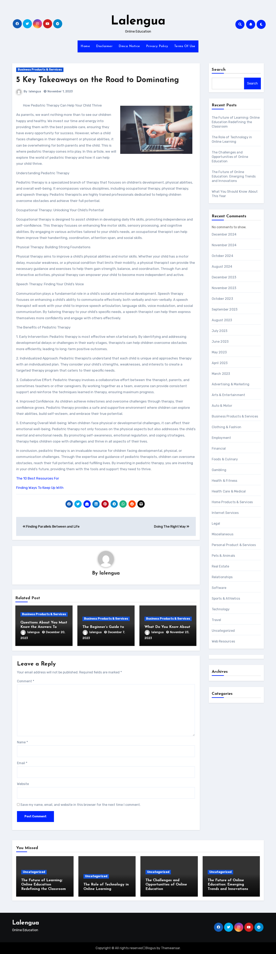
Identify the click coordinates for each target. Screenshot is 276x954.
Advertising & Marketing (231, 384)
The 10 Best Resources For (37, 478)
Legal (216, 523)
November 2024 (224, 245)
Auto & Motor (222, 406)
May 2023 (219, 352)
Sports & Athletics (226, 598)
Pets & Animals (223, 556)
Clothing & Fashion (226, 427)
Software (219, 588)
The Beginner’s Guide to (103, 627)
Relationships (222, 577)
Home (85, 46)
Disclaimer (104, 46)
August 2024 (222, 266)
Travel (216, 620)
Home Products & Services (232, 502)
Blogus (150, 948)
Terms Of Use (184, 46)
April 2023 (220, 363)
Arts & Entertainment (228, 395)
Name (22, 742)
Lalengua (138, 21)
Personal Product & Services (234, 545)
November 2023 (224, 288)
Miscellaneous (223, 534)
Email (22, 763)
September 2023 (225, 309)
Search (219, 70)
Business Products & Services (40, 69)
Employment (221, 438)
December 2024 (224, 234)
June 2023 (220, 341)
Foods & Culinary (225, 459)
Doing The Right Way (170, 526)
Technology (221, 609)
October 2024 (222, 256)
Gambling (219, 470)
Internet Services (225, 513)
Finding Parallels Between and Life (52, 526)
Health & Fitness (224, 481)
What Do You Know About (167, 627)
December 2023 (224, 277)
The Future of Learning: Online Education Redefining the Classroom (236, 122)
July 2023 (220, 331)
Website (23, 784)
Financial (219, 448)
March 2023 (221, 374)
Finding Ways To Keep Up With (39, 488)
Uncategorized (223, 631)
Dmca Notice (129, 46)
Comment (25, 681)
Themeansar (170, 948)
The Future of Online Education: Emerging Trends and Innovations (234, 176)
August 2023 (222, 320)
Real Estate (220, 566)
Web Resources (223, 641)
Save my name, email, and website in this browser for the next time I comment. (80, 805)
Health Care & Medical (229, 491)
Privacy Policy (157, 46)
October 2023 (222, 299)
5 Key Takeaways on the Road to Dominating (97, 80)
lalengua (35, 91)
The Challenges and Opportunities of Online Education (230, 156)
